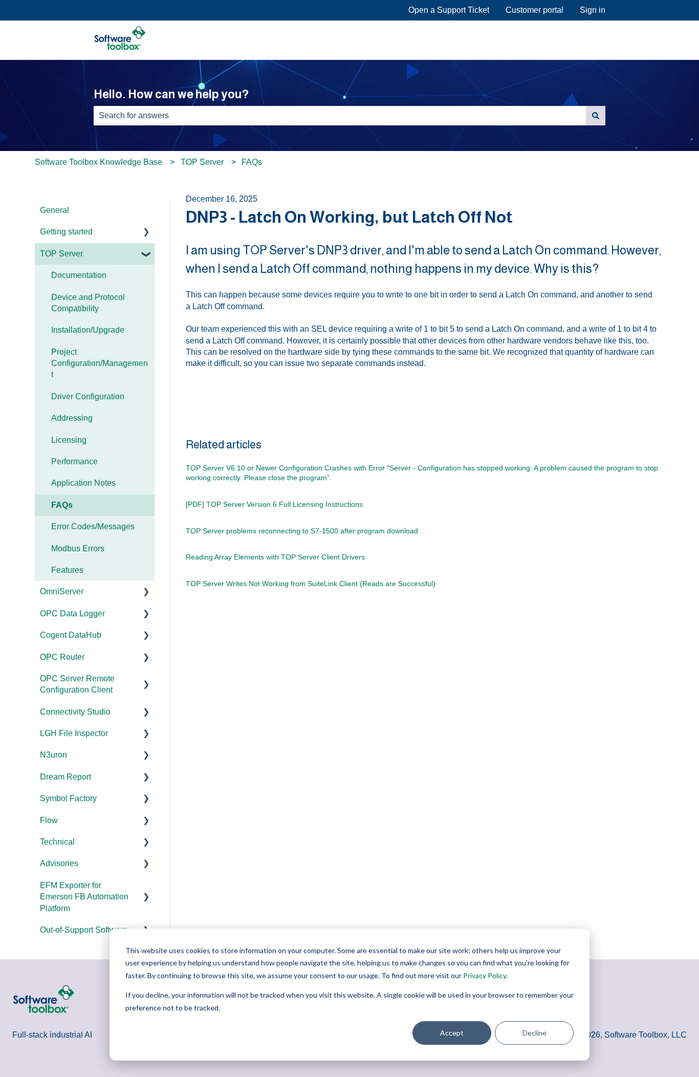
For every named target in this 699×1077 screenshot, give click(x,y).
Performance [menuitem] (74, 461)
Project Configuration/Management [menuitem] (99, 363)
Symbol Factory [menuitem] (68, 798)
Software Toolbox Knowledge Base (98, 162)
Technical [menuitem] (57, 841)
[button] (146, 232)
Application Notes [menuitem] (83, 483)
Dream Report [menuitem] (65, 776)
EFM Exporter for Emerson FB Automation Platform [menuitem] (84, 897)
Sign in (592, 10)
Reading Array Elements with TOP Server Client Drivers (275, 557)
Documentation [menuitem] (78, 275)
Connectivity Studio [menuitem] (75, 711)
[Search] (595, 115)
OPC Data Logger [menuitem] (72, 613)
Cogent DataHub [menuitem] (70, 635)
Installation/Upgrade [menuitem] (87, 330)
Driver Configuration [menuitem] (87, 396)
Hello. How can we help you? (171, 94)
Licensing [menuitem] (68, 440)
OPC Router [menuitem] (62, 657)
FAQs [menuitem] (62, 505)
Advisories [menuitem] (59, 863)
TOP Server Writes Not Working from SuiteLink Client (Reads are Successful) (310, 583)
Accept (452, 1032)
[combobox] (340, 115)
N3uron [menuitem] (53, 754)
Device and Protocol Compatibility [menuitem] (88, 303)
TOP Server (202, 162)
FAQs (252, 162)
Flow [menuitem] (49, 820)
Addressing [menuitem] (72, 418)
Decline (534, 1032)
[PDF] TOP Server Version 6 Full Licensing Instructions (274, 504)
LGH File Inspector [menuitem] (74, 733)
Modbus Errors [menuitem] (77, 548)
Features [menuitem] (67, 570)
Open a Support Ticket (448, 10)
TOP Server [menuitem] (61, 253)
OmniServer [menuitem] (61, 591)
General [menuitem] (54, 210)
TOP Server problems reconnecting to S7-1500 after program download (302, 531)
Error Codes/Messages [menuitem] (93, 526)
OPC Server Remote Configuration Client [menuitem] (77, 684)
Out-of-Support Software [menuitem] (83, 929)
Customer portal (534, 10)
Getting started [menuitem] (66, 231)
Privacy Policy (484, 975)
